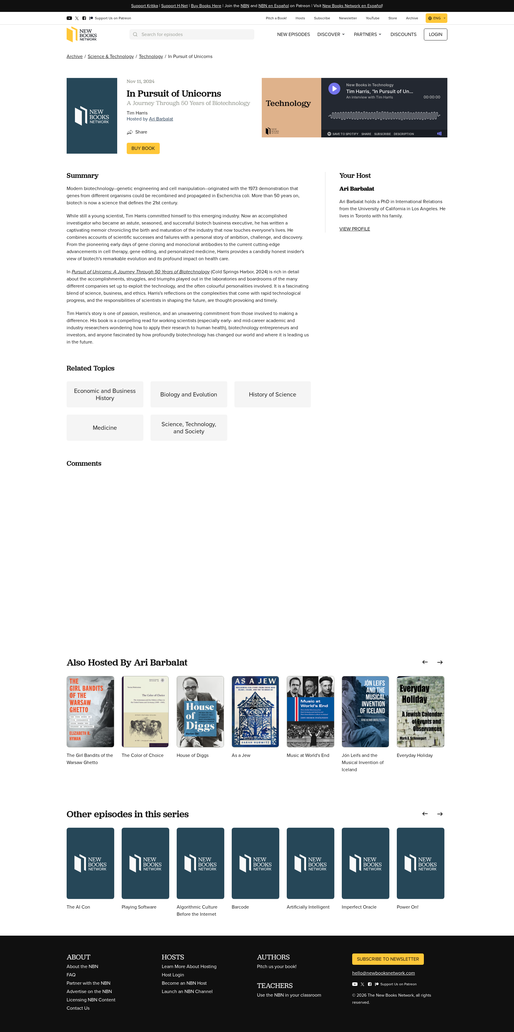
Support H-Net (174, 6)
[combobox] (191, 34)
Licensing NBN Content (91, 999)
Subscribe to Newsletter (388, 959)
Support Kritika (144, 6)
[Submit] (134, 34)
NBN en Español (273, 6)
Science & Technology (111, 56)
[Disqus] (189, 547)
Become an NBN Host (184, 983)
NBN (245, 6)
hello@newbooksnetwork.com (383, 973)
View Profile (354, 228)
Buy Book (143, 148)
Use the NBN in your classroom (289, 995)
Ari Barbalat (161, 118)
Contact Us (78, 1008)
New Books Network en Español (352, 6)
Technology (151, 56)
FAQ (71, 974)
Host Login (173, 974)
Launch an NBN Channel (187, 991)
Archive (75, 56)
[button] (425, 662)
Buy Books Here (206, 6)
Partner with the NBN (88, 983)
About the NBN (82, 966)
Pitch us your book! (277, 966)
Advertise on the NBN (89, 991)
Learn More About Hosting (189, 966)
